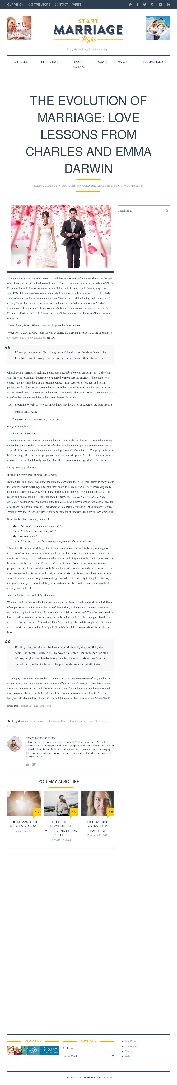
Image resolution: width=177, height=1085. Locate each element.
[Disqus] (60, 895)
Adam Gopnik (29, 721)
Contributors (39, 4)
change (42, 721)
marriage (83, 721)
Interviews (49, 62)
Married (83, 185)
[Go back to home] (88, 28)
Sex (117, 185)
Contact (61, 4)
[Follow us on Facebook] (138, 4)
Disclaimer (107, 1077)
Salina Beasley (45, 185)
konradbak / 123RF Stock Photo (36, 705)
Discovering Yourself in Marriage (98, 826)
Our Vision (15, 4)
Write (76, 4)
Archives (68, 1048)
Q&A (101, 62)
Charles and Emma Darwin (62, 721)
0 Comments (133, 185)
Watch (122, 62)
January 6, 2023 (24, 831)
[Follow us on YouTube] (160, 4)
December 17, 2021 (98, 835)
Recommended (151, 62)
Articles (21, 62)
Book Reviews (78, 64)
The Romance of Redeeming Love (24, 823)
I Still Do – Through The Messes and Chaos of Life (61, 828)
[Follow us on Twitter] (144, 4)
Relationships (102, 185)
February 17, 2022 (61, 839)
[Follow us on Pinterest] (167, 4)
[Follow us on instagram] (152, 4)
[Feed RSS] (130, 4)
